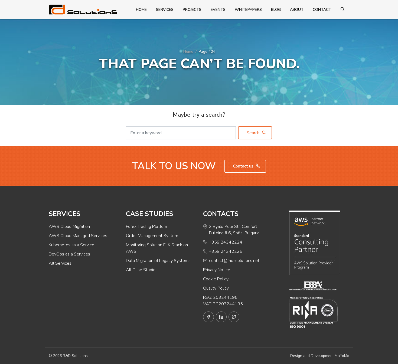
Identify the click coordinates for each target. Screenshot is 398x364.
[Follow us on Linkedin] (221, 316)
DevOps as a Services (69, 254)
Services (165, 9)
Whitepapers (248, 9)
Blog (276, 9)
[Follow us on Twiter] (234, 316)
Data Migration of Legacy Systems (158, 261)
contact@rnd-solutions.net (234, 261)
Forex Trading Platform (147, 226)
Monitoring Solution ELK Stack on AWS (157, 248)
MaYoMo (342, 355)
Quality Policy (216, 288)
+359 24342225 (225, 251)
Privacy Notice (216, 270)
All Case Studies (142, 270)
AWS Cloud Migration (69, 226)
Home (141, 9)
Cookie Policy (216, 279)
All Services (60, 263)
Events (218, 9)
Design (296, 355)
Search (253, 133)
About (297, 9)
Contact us (244, 166)
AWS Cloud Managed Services (78, 236)
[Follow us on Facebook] (208, 316)
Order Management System (152, 236)
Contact (322, 9)
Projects (192, 9)
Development (322, 355)
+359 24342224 (225, 242)
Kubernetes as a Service (71, 245)
